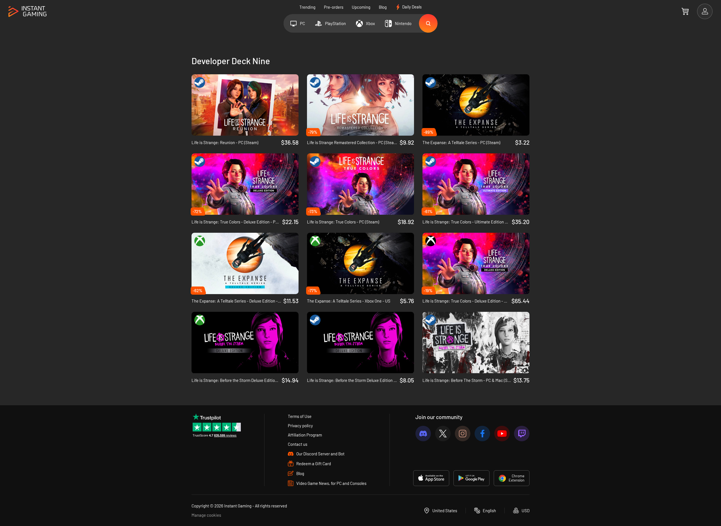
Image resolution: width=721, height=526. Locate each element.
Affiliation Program (305, 434)
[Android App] (471, 478)
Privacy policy (300, 425)
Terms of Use (299, 416)
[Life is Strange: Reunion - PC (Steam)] (245, 105)
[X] (443, 433)
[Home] (27, 11)
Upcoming (361, 7)
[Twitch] (521, 433)
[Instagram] (462, 433)
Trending (307, 7)
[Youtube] (502, 433)
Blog (383, 7)
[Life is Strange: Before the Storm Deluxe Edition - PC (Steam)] (360, 342)
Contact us (297, 444)
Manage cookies (206, 515)
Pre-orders (333, 7)
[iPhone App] (431, 478)
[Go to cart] (685, 11)
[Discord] (423, 433)
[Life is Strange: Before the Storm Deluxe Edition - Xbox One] (245, 342)
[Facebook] (482, 433)
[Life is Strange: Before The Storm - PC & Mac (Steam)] (475, 342)
